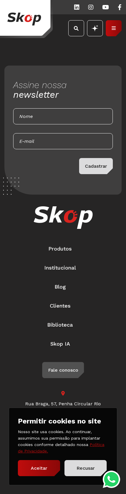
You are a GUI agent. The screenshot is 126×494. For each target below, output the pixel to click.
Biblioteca (60, 325)
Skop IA (60, 344)
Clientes (60, 306)
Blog (60, 287)
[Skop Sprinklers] (26, 19)
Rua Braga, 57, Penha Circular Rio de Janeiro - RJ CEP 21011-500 (63, 407)
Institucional (60, 268)
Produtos (60, 249)
